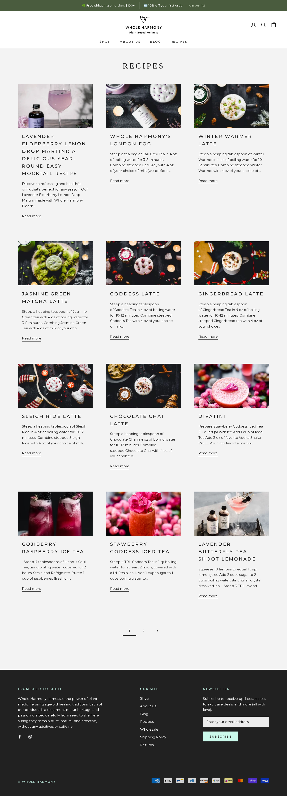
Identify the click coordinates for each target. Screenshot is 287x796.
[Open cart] (274, 24)
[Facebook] (19, 736)
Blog (155, 41)
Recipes (179, 41)
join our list (197, 5)
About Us (130, 41)
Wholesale (149, 729)
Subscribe (220, 736)
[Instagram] (30, 736)
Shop (105, 41)
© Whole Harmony (37, 781)
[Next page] (157, 631)
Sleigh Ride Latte (52, 416)
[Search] (263, 24)
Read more (31, 216)
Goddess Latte (135, 294)
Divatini (212, 416)
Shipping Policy (153, 737)
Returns (147, 745)
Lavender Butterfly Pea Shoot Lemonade (227, 551)
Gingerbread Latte (231, 294)
